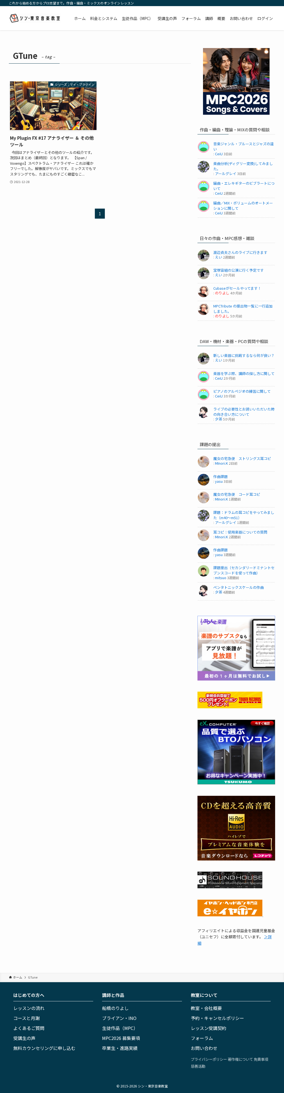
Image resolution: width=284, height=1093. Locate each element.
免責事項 (261, 1059)
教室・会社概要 (206, 1008)
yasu (219, 481)
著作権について (240, 1059)
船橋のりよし (115, 1008)
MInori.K (221, 463)
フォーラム (202, 1038)
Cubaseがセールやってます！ (237, 288)
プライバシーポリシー (209, 1059)
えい (218, 257)
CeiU (219, 153)
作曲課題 (220, 476)
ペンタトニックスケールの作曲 (238, 587)
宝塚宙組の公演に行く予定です (238, 270)
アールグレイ (225, 173)
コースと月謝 (26, 1018)
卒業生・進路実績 (120, 1048)
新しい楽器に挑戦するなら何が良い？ (244, 355)
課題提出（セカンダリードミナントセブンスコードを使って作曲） (244, 570)
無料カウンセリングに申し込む (44, 1048)
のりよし (222, 293)
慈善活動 (198, 1066)
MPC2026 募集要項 (121, 1038)
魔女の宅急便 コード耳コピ (236, 494)
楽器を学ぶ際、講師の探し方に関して (244, 373)
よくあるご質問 (28, 1028)
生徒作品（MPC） (120, 1028)
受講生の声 (24, 1038)
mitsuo (220, 577)
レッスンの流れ (28, 1008)
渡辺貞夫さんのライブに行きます (240, 252)
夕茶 (218, 419)
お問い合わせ (204, 1048)
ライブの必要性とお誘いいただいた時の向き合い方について (244, 411)
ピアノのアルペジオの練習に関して (242, 391)
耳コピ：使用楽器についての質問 (240, 532)
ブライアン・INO (119, 1018)
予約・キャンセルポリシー (217, 1018)
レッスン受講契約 (208, 1028)
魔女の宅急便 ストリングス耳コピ (242, 458)
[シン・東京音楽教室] (35, 18)
